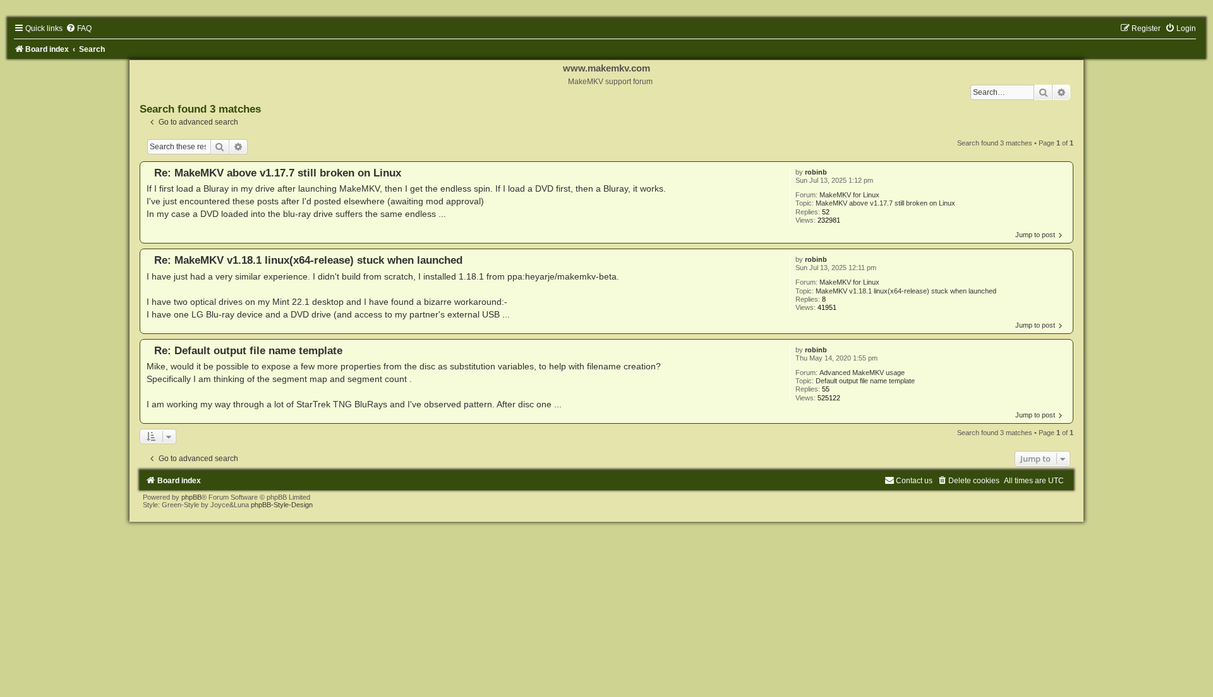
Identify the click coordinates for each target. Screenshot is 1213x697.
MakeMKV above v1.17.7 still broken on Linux (885, 203)
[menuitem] (79, 28)
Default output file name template (865, 381)
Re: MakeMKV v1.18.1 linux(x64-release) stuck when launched (308, 260)
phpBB (191, 497)
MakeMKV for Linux (849, 195)
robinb (816, 172)
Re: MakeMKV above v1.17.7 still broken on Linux (277, 172)
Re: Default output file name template (248, 350)
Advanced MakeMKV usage (862, 372)
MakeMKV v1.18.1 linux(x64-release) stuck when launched (906, 291)
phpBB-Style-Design (282, 505)
